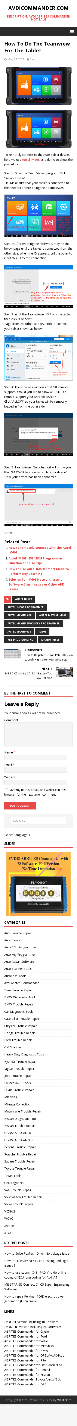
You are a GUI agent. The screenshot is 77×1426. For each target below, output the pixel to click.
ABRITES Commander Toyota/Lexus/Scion (33, 1379)
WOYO (8, 1218)
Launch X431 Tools (17, 1083)
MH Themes (64, 1400)
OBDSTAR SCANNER (18, 1140)
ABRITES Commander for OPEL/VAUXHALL (34, 1355)
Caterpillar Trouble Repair (21, 1019)
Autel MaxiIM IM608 (52, 615)
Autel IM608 (31, 159)
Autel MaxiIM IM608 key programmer (33, 623)
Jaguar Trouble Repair (19, 1069)
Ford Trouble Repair (18, 1040)
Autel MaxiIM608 (19, 631)
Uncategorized (14, 1183)
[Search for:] (38, 820)
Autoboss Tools (15, 976)
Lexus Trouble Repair (19, 1090)
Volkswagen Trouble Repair (23, 1197)
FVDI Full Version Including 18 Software (31, 1322)
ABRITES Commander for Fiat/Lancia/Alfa (33, 1365)
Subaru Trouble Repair (19, 1161)
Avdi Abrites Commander (21, 983)
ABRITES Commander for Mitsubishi (29, 1346)
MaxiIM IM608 (50, 640)
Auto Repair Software (19, 961)
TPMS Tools (12, 1176)
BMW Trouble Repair (18, 1004)
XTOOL (9, 1233)
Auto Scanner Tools (18, 969)
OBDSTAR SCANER (17, 1133)
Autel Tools (12, 940)
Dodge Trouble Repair (19, 1033)
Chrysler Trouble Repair (20, 1026)
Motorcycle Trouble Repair (22, 1111)
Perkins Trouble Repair (20, 1147)
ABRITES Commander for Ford (25, 1336)
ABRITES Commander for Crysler (27, 1331)
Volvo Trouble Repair (18, 1204)
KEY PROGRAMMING (20, 640)
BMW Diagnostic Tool (19, 997)
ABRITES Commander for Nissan (27, 1375)
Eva (32, 59)
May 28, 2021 (16, 59)
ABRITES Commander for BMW (26, 1351)
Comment (11, 720)
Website (9, 777)
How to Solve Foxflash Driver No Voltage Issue (36, 1253)
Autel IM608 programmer (25, 607)
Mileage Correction (17, 1104)
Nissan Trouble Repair (19, 1126)
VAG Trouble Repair (17, 1190)
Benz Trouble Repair (18, 990)
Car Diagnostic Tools (18, 1012)
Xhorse (9, 1226)
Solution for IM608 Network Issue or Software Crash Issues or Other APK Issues (36, 584)
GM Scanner (12, 1047)
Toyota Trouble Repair (20, 1168)
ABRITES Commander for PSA (25, 1360)
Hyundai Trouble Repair (20, 1062)
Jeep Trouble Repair (17, 1076)
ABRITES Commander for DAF (25, 1384)
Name (9, 752)
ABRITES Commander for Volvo (26, 1341)
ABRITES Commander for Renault (27, 1370)
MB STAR (11, 1097)
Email (8, 765)
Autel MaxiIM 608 (19, 615)
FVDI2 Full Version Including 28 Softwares (33, 1327)
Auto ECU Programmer (20, 947)
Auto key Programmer (19, 954)
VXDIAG (9, 1211)
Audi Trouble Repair (17, 933)
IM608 (42, 631)
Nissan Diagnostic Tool (20, 1119)
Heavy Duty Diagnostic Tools (24, 1054)
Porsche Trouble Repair (20, 1154)
